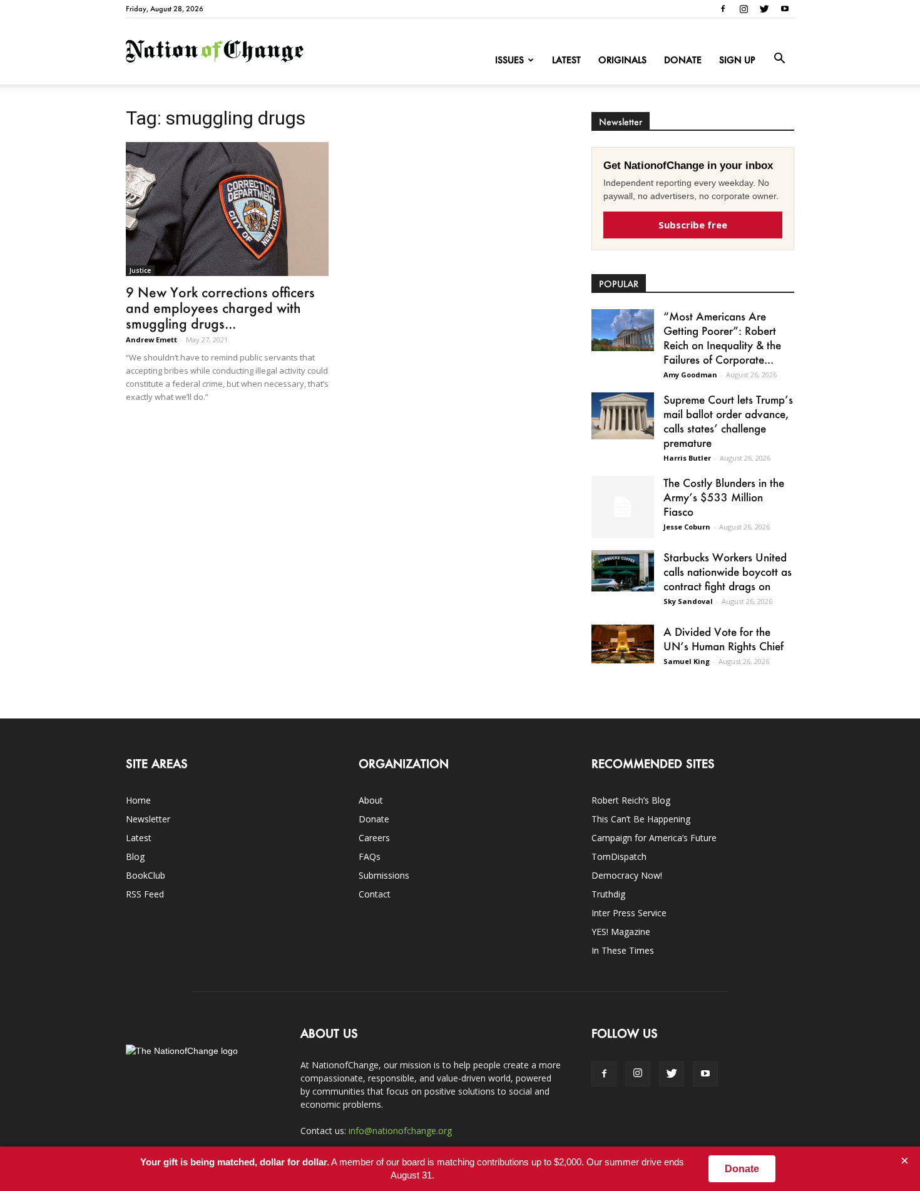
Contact (375, 894)
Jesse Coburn (686, 526)
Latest (566, 60)
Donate (683, 60)
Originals (622, 60)
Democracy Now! (626, 875)
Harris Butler (687, 458)
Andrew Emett (151, 339)
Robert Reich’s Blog (630, 800)
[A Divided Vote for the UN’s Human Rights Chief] (622, 644)
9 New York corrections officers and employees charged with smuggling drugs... (220, 308)
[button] (779, 59)
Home (138, 800)
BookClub (145, 875)
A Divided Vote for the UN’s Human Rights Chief (723, 639)
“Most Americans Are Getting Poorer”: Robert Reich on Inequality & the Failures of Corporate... (722, 337)
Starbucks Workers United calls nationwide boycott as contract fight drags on (727, 571)
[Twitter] (764, 9)
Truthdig (608, 894)
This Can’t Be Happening (640, 819)
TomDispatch (619, 856)
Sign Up (737, 60)
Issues (509, 60)
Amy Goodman (690, 374)
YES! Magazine (620, 932)
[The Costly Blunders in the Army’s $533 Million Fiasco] (622, 507)
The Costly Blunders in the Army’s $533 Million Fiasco (723, 497)
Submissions (384, 875)
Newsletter (148, 819)
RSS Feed (145, 894)
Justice (140, 270)
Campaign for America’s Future (654, 838)
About (371, 800)
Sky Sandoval (688, 601)
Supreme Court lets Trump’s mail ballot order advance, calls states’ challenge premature (728, 420)
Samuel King (686, 661)
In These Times (622, 950)
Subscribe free (692, 224)
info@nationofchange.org (400, 1131)
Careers (374, 838)
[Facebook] (722, 9)
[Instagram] (743, 9)
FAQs (370, 856)
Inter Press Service (629, 913)
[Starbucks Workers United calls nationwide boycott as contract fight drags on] (622, 570)
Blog (135, 856)
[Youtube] (784, 9)
